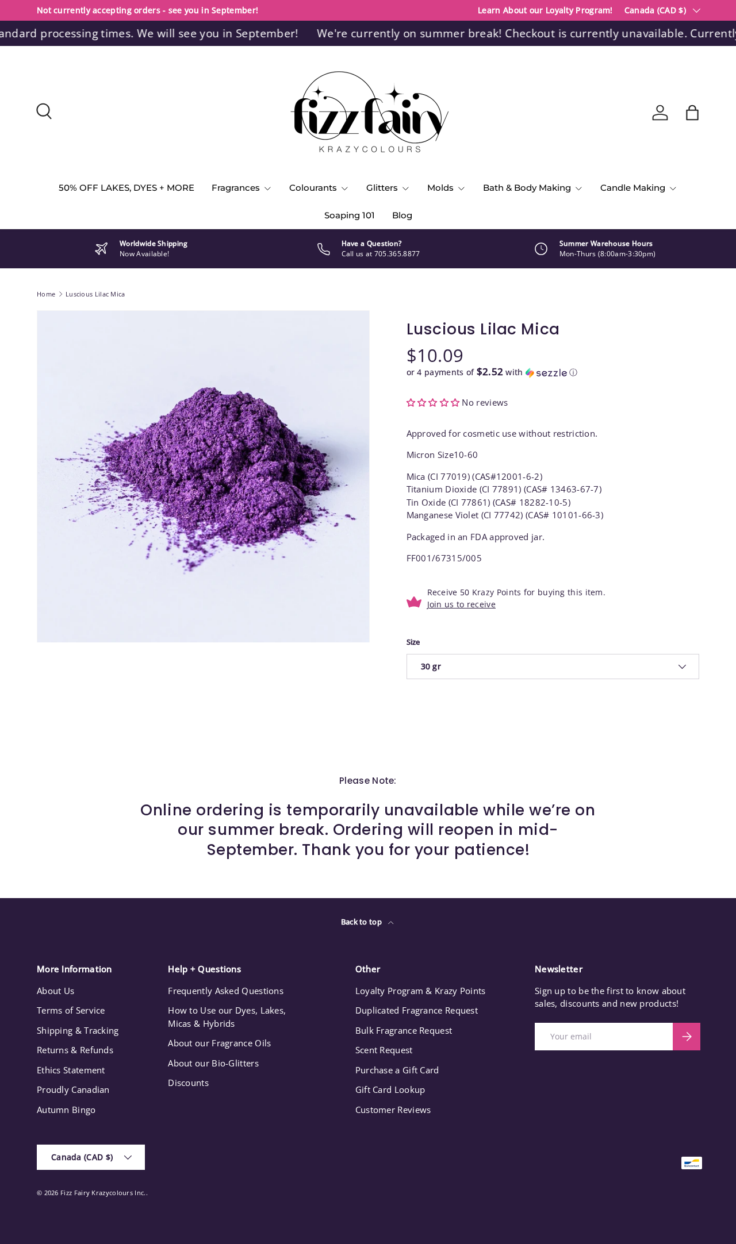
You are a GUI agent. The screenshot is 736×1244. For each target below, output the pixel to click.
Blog (402, 215)
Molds (440, 187)
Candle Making (632, 187)
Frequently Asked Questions (225, 990)
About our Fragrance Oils (219, 1043)
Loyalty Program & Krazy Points (420, 990)
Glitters (382, 187)
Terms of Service (71, 1010)
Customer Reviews (393, 1109)
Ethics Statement (71, 1070)
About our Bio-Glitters (213, 1063)
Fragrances (236, 187)
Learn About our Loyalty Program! (545, 10)
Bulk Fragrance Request (404, 1030)
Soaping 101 (349, 215)
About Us (55, 990)
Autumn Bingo (66, 1109)
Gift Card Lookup (390, 1089)
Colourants (313, 187)
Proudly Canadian (73, 1089)
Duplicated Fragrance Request (416, 1010)
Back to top (362, 921)
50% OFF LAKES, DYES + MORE (126, 187)
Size (413, 642)
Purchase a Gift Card (397, 1070)
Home (46, 294)
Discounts (188, 1082)
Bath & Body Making (527, 187)
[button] (692, 112)
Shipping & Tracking (78, 1030)
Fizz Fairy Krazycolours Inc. (102, 1192)
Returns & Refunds (75, 1050)
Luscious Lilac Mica (95, 294)
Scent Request (384, 1050)
